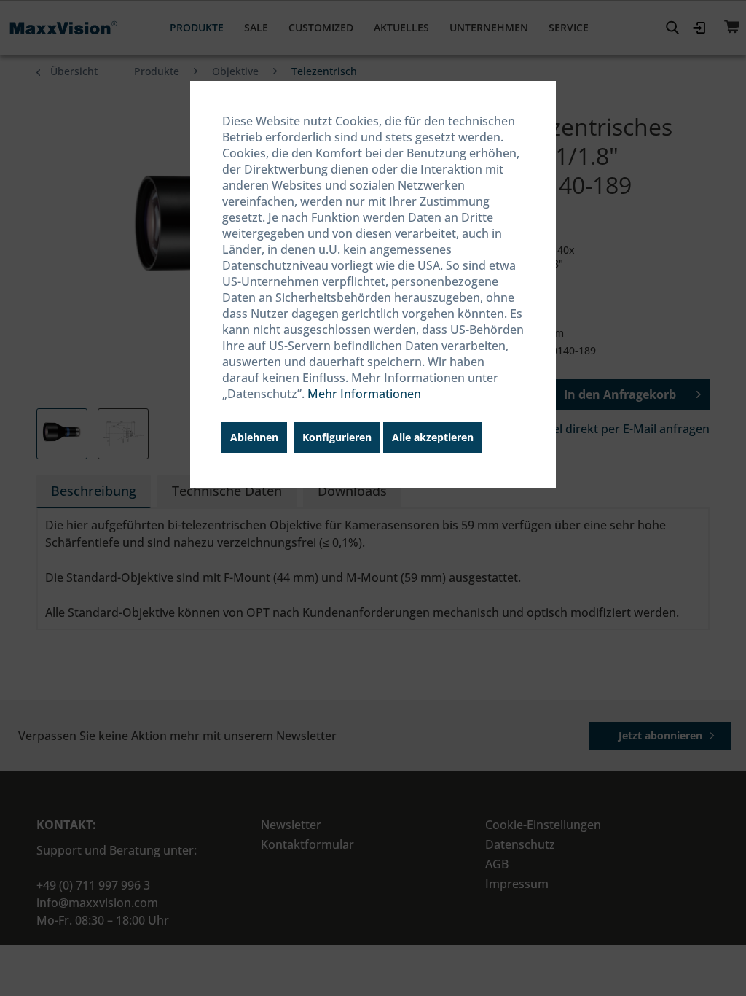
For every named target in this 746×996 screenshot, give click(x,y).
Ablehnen (254, 437)
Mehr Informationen (364, 394)
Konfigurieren (337, 437)
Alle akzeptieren (433, 437)
